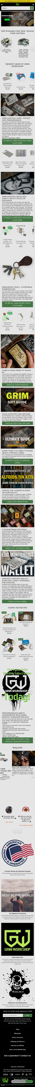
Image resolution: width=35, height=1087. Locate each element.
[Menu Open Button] (1, 4)
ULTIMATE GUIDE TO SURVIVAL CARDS (17, 462)
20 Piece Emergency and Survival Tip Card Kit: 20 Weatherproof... (9, 629)
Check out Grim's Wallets (17, 601)
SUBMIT (29, 1081)
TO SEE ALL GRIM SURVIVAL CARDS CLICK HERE (17, 142)
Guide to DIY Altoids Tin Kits (17, 502)
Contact (18, 1059)
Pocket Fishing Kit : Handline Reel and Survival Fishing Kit (26, 656)
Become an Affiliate (17, 1045)
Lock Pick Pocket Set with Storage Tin (25, 623)
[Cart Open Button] (33, 4)
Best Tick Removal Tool (21, 767)
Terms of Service (17, 1037)
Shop (17, 1029)
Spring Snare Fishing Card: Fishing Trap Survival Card (7, 163)
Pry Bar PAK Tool (21, 87)
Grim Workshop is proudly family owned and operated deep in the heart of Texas (17, 874)
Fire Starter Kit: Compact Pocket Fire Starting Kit (9, 655)
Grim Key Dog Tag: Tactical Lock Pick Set (21, 243)
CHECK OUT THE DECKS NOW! (18, 548)
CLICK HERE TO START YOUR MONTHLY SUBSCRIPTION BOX (17, 740)
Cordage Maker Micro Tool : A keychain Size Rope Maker (7, 325)
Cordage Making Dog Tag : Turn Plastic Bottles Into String (7, 242)
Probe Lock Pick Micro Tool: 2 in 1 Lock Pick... (20, 326)
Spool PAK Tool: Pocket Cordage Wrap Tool (7, 85)
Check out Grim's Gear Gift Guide (17, 423)
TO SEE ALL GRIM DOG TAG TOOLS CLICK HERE (18, 219)
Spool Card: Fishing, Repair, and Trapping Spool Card (20, 163)
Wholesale (17, 1033)
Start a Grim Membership (17, 1049)
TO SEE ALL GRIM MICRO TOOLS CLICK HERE (17, 304)
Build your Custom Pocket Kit (17, 385)
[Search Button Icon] (31, 8)
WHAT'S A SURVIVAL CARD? (11, 138)
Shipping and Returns (17, 1041)
